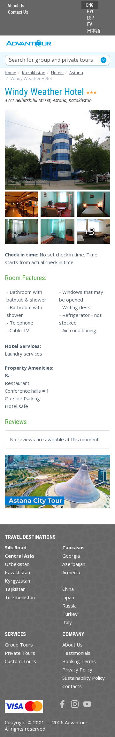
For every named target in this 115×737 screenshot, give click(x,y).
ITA (90, 24)
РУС (91, 11)
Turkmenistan (20, 597)
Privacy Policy (77, 669)
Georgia (71, 556)
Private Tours (20, 653)
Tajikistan (15, 589)
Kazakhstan (17, 572)
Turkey (70, 614)
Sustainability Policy (83, 678)
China (68, 589)
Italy (67, 622)
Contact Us (18, 12)
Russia (69, 605)
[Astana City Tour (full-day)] (57, 484)
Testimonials (76, 653)
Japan (68, 597)
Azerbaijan (73, 564)
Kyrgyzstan (17, 580)
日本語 (93, 30)
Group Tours (19, 644)
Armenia (71, 572)
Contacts (72, 686)
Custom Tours (20, 661)
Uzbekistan (17, 564)
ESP (90, 17)
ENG (90, 5)
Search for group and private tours (51, 59)
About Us (15, 5)
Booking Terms (79, 661)
